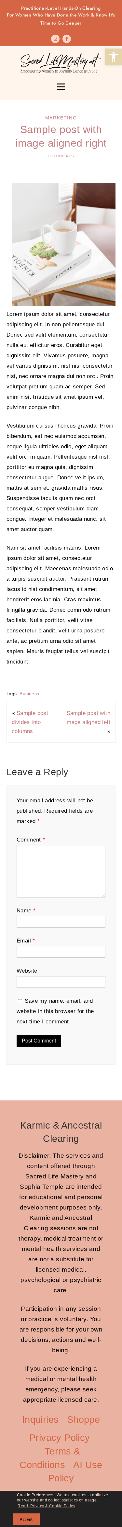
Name (26, 911)
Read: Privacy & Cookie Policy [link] (46, 1506)
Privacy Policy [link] (59, 1437)
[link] (113, 57)
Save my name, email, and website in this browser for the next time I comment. (55, 1011)
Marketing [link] (61, 117)
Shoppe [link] (83, 1419)
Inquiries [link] (40, 1419)
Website (27, 971)
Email (26, 941)
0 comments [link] (61, 156)
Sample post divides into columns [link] (30, 722)
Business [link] (29, 693)
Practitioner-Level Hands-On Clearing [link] (61, 15)
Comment (31, 840)
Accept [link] (26, 1519)
